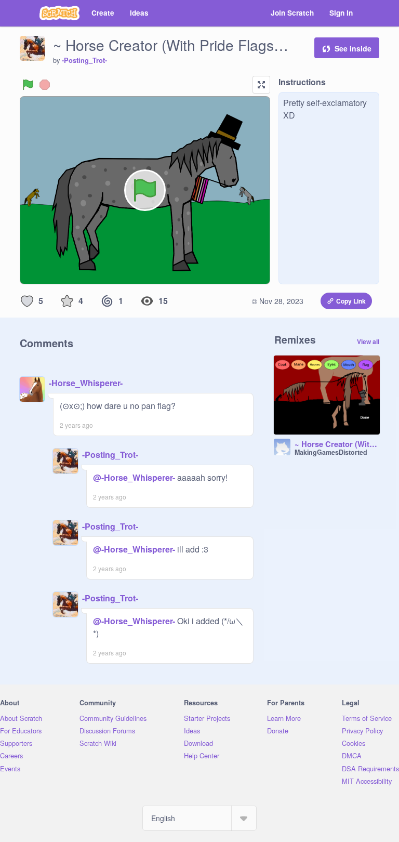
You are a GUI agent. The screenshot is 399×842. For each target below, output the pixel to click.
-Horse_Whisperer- (86, 383)
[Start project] (28, 84)
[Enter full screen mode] (261, 85)
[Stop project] (44, 84)
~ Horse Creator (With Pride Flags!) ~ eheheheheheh (337, 444)
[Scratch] (59, 13)
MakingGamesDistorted (331, 452)
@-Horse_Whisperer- (134, 477)
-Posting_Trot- (84, 60)
